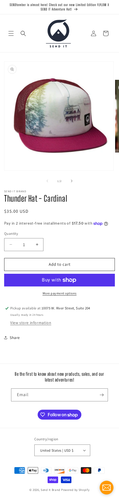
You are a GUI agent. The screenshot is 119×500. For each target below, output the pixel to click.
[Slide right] (72, 181)
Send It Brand (50, 490)
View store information (30, 322)
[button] (11, 33)
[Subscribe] (101, 394)
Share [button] (15, 337)
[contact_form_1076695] (106, 487)
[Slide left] (47, 181)
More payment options (60, 293)
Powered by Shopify (75, 490)
